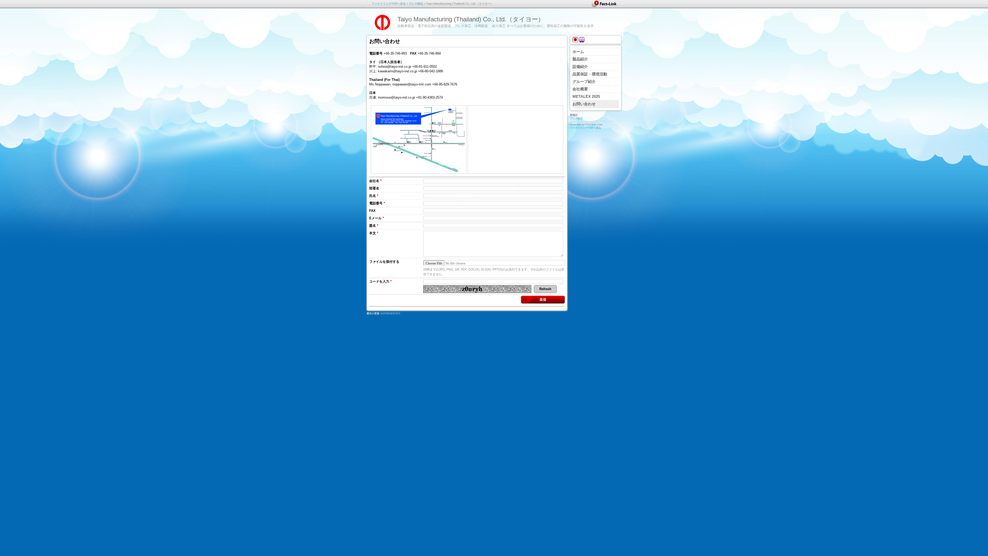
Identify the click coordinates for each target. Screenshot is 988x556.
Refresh (545, 289)
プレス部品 (416, 3)
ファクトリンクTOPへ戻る (389, 3)
